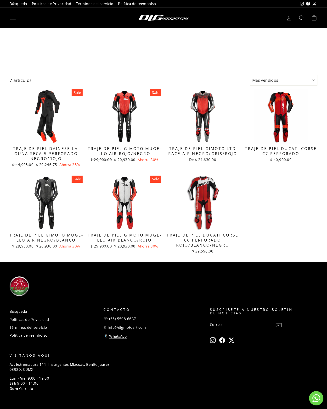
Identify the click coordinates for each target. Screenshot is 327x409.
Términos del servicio (94, 3)
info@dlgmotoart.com (127, 327)
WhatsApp (118, 336)
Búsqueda (18, 3)
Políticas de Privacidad (51, 3)
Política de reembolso (137, 3)
